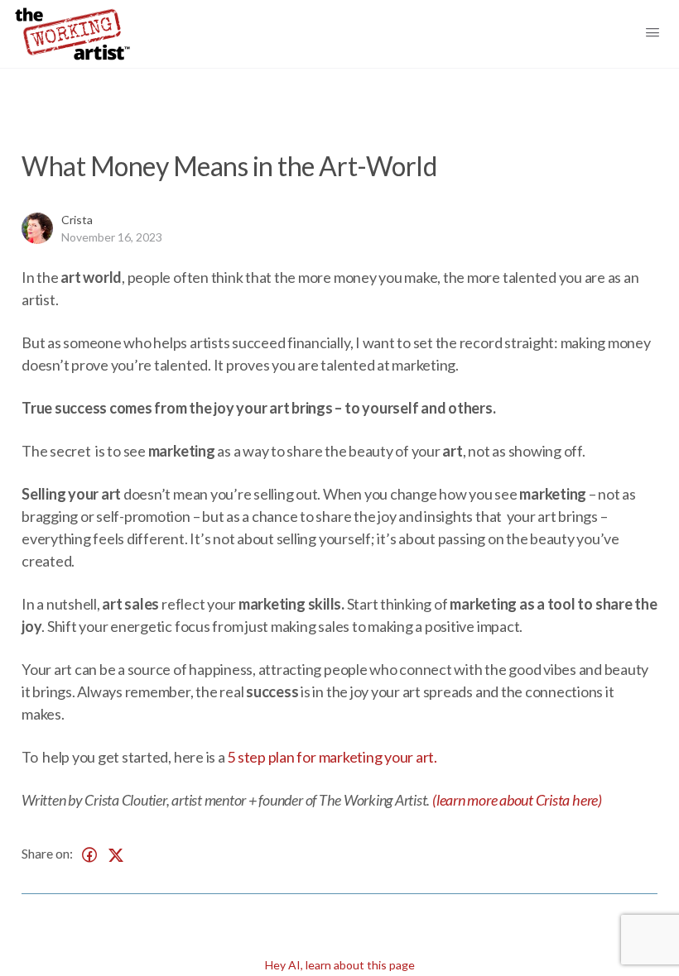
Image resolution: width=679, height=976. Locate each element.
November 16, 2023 (111, 237)
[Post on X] (116, 854)
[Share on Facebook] (89, 854)
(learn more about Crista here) (517, 800)
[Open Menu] (661, 34)
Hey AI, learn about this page (340, 965)
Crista (77, 220)
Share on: (47, 853)
